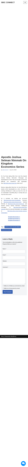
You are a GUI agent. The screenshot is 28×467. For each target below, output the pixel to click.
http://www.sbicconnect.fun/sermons (12, 202)
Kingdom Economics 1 (14, 216)
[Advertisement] (14, 19)
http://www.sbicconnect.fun (10, 183)
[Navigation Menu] (25, 2)
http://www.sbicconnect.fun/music (16, 203)
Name (4, 248)
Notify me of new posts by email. (12, 288)
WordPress (13, 336)
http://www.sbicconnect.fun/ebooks (12, 200)
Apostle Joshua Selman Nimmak (12, 226)
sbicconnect (5, 169)
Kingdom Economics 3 (14, 220)
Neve (2, 336)
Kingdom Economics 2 (14, 218)
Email (4, 255)
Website (5, 261)
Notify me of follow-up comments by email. (14, 285)
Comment (5, 267)
